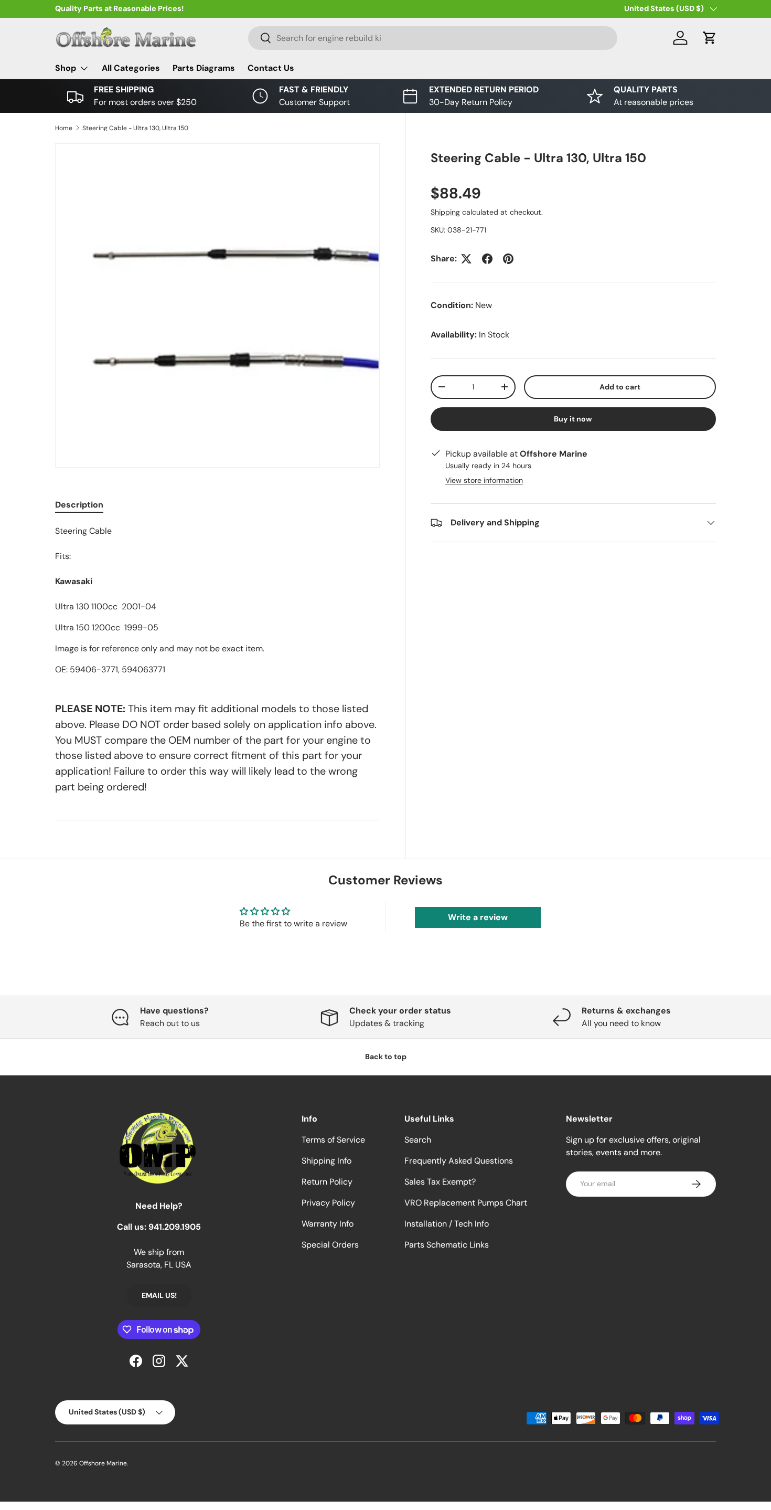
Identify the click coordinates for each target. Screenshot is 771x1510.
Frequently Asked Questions (458, 1160)
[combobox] (432, 38)
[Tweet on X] (466, 258)
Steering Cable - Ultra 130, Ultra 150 (135, 128)
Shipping (445, 212)
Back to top (385, 1056)
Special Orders (330, 1244)
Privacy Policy (328, 1202)
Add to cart (619, 387)
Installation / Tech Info (446, 1223)
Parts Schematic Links (446, 1244)
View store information (484, 480)
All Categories (131, 67)
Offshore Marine (103, 1463)
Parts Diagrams (204, 67)
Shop (65, 67)
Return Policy (327, 1181)
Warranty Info (328, 1223)
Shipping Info (326, 1160)
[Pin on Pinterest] (508, 258)
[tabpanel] (217, 600)
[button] (709, 37)
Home (63, 128)
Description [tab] (79, 504)
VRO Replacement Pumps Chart (465, 1202)
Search (417, 1139)
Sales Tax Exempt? (440, 1181)
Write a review (478, 917)
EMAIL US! (159, 1295)
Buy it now (573, 419)
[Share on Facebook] (487, 258)
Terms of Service (333, 1139)
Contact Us (271, 67)
